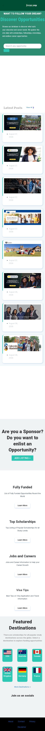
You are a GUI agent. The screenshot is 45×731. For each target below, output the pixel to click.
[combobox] (22, 46)
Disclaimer (22, 727)
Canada (37, 656)
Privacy (32, 721)
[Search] (6, 50)
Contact (21, 721)
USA (7, 656)
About (10, 721)
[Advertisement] (22, 80)
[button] (3, 5)
